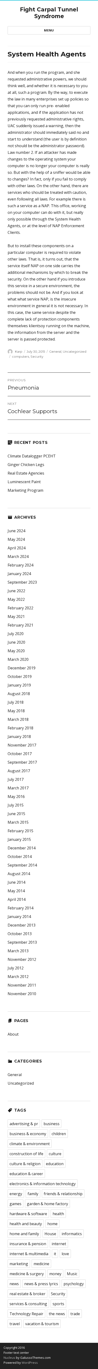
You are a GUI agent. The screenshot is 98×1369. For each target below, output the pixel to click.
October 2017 (20, 753)
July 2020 (16, 633)
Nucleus (9, 1357)
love (65, 1253)
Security (36, 356)
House (50, 1233)
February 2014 (20, 908)
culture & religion (25, 1163)
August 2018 (19, 693)
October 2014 (20, 856)
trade (75, 1313)
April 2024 (16, 548)
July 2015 (16, 805)
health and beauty (26, 1223)
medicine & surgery (27, 1273)
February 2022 (20, 608)
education (55, 1163)
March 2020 (18, 659)
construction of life (26, 1153)
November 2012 (22, 959)
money (55, 1273)
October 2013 (20, 933)
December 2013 (21, 925)
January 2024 (19, 573)
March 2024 (18, 556)
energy (16, 1193)
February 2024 (20, 565)
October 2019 (20, 676)
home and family (24, 1233)
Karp (18, 351)
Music (72, 1273)
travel (15, 1323)
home (52, 1223)
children (59, 1133)
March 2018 (18, 719)
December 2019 (21, 668)
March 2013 (18, 950)
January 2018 (19, 736)
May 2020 (16, 650)
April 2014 (16, 899)
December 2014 (21, 848)
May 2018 (16, 710)
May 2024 (16, 539)
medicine (41, 1263)
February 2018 (20, 728)
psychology (74, 1283)
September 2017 (22, 762)
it (55, 1253)
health (58, 1213)
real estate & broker (27, 1293)
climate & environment (30, 1143)
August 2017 (19, 770)
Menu (49, 30)
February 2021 (20, 625)
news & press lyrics (41, 1283)
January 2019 (19, 685)
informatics (72, 1233)
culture (55, 1153)
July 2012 (16, 968)
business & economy (28, 1133)
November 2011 (22, 985)
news (14, 1283)
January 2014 (19, 916)
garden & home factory (47, 1203)
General (55, 351)
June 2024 (16, 530)
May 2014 (16, 890)
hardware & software (28, 1213)
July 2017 (16, 779)
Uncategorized (74, 351)
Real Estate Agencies (26, 473)
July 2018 (16, 702)
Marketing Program (25, 490)
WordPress (29, 1362)
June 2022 (16, 590)
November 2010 (22, 993)
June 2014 (16, 882)
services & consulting (28, 1303)
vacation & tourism (42, 1323)
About (13, 1034)
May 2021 (16, 616)
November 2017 (22, 745)
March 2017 (18, 788)
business (51, 1123)
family (33, 1193)
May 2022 (16, 599)
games (15, 1203)
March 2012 (18, 976)
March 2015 (18, 822)
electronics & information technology (43, 1183)
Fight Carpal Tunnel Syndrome (49, 13)
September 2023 (22, 582)
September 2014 (22, 865)
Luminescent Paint (24, 481)
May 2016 (16, 796)
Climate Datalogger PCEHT (32, 456)
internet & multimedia (29, 1253)
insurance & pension (28, 1243)
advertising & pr (24, 1123)
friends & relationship (63, 1193)
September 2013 (22, 942)
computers (20, 356)
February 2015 (20, 830)
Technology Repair (26, 1313)
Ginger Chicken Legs (26, 464)
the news (57, 1313)
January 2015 (19, 839)
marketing (19, 1263)
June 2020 (16, 642)
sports (58, 1303)
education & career (26, 1173)
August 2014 (19, 873)
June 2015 (16, 813)
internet (59, 1243)
